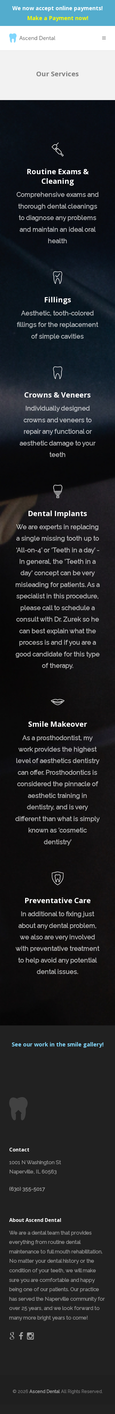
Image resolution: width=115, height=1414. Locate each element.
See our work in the (39, 1044)
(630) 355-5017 (27, 1189)
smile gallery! (85, 1044)
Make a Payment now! (57, 18)
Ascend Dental (44, 1391)
